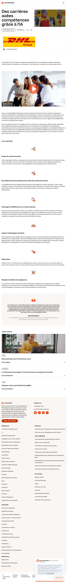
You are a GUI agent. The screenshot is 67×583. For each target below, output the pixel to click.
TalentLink (5, 487)
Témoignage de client (8, 30)
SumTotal (4, 484)
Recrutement (5, 452)
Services (4, 494)
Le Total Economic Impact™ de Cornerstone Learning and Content (24, 368)
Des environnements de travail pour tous (47, 469)
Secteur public (39, 477)
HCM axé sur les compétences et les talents (48, 432)
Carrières (4, 540)
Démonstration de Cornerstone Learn (14, 334)
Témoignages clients (8, 521)
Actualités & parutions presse (10, 537)
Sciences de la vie (40, 487)
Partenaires (5, 544)
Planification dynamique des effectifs (46, 452)
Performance (5, 458)
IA (2, 432)
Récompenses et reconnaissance (11, 550)
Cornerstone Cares (7, 534)
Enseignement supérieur (42, 493)
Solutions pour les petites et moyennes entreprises (50, 429)
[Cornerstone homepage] (17, 403)
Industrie (37, 490)
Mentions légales (15, 576)
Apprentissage (6, 468)
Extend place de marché (9, 500)
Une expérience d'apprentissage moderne (47, 439)
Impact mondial (6, 547)
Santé (36, 484)
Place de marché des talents (10, 448)
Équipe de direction (7, 511)
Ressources (5, 560)
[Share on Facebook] (24, 30)
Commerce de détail (41, 497)
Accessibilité (5, 553)
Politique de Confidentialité (25, 576)
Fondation (5, 531)
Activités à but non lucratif (43, 500)
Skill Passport (6, 491)
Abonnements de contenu (9, 478)
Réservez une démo (10, 421)
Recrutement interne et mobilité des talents (48, 466)
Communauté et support (41, 409)
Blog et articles (6, 566)
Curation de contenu (41, 449)
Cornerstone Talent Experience (11, 514)
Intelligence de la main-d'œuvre (11, 439)
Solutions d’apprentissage (9, 465)
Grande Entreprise (12, 49)
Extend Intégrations (7, 497)
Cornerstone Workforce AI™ (10, 429)
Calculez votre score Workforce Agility (14, 381)
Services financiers (40, 480)
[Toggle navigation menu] (62, 3)
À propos (4, 524)
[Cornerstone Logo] (8, 3)
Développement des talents (10, 445)
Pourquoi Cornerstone (8, 508)
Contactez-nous (39, 406)
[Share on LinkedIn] (27, 30)
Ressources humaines (8, 461)
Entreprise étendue (7, 471)
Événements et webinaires (9, 563)
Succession (5, 455)
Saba (3, 481)
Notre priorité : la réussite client (11, 518)
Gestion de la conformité (42, 442)
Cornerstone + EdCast (8, 527)
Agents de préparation (8, 435)
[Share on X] (31, 30)
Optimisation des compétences (11, 442)
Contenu (4, 474)
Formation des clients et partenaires (46, 446)
